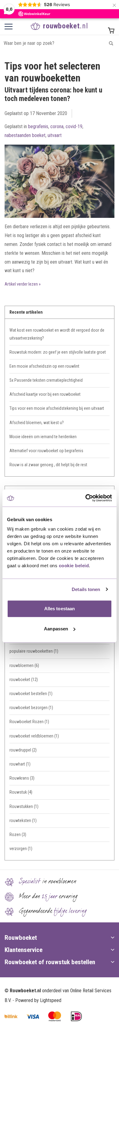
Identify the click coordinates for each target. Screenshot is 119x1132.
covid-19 (74, 126)
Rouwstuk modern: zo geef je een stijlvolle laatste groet (57, 352)
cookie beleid (74, 565)
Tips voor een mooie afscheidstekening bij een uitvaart (56, 408)
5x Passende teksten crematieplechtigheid (46, 380)
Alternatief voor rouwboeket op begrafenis (46, 450)
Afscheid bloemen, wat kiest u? (36, 422)
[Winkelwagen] (111, 30)
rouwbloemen (24, 665)
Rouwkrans (21, 778)
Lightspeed (50, 1000)
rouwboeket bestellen (30, 693)
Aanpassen (56, 628)
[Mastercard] (54, 1016)
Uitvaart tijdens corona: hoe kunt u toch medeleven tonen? (53, 94)
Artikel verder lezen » (23, 284)
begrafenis (38, 126)
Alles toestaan (59, 608)
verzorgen (20, 848)
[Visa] (33, 1016)
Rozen (17, 834)
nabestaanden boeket (25, 135)
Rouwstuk (20, 792)
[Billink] (11, 1016)
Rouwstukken (23, 806)
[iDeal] (76, 1016)
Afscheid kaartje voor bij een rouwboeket (45, 394)
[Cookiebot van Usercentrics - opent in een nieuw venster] (85, 498)
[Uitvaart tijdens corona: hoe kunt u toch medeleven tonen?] (59, 169)
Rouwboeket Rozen (29, 721)
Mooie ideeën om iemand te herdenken (43, 436)
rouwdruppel (23, 750)
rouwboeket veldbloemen (34, 736)
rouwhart (20, 764)
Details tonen (86, 589)
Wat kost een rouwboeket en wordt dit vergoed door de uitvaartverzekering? (56, 334)
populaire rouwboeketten (33, 651)
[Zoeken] (111, 43)
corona (56, 126)
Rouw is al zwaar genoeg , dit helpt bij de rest (48, 464)
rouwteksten (23, 820)
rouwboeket (23, 679)
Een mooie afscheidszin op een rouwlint (44, 366)
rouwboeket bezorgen (31, 707)
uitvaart (55, 135)
